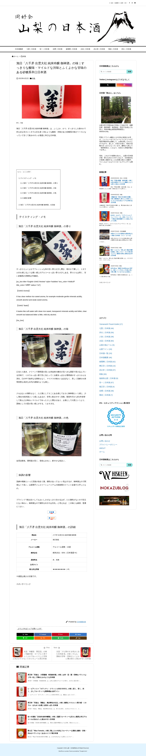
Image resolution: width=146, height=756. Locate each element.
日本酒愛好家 (81, 622)
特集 (24, 56)
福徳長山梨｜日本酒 (108, 378)
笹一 (126, 3)
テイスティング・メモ (27, 178)
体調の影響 (25, 198)
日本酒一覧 (105, 353)
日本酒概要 (105, 358)
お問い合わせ (104, 441)
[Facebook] (129, 3)
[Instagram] (132, 3)
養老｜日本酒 (106, 395)
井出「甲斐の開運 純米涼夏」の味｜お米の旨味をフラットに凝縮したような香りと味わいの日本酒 (122, 182)
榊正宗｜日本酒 (107, 366)
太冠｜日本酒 (106, 341)
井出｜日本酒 (106, 333)
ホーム (16, 56)
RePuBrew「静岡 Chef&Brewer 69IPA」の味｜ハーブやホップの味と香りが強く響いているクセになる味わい (121, 270)
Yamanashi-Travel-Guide (111, 324)
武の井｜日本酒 (107, 370)
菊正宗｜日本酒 (107, 387)
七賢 (111, 3)
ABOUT (102, 448)
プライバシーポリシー (108, 445)
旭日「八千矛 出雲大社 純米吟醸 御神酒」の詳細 (37, 205)
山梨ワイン (105, 349)
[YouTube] (135, 3)
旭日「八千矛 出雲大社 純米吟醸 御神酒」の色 (38, 193)
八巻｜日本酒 (106, 337)
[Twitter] (108, 85)
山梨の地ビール (107, 345)
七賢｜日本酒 (106, 328)
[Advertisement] (51, 153)
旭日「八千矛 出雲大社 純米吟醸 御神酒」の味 (38, 188)
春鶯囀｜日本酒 (107, 362)
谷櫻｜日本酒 (106, 391)
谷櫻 (122, 3)
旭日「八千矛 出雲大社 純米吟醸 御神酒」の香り (39, 183)
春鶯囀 (116, 3)
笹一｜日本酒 (106, 383)
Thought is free (83, 751)
